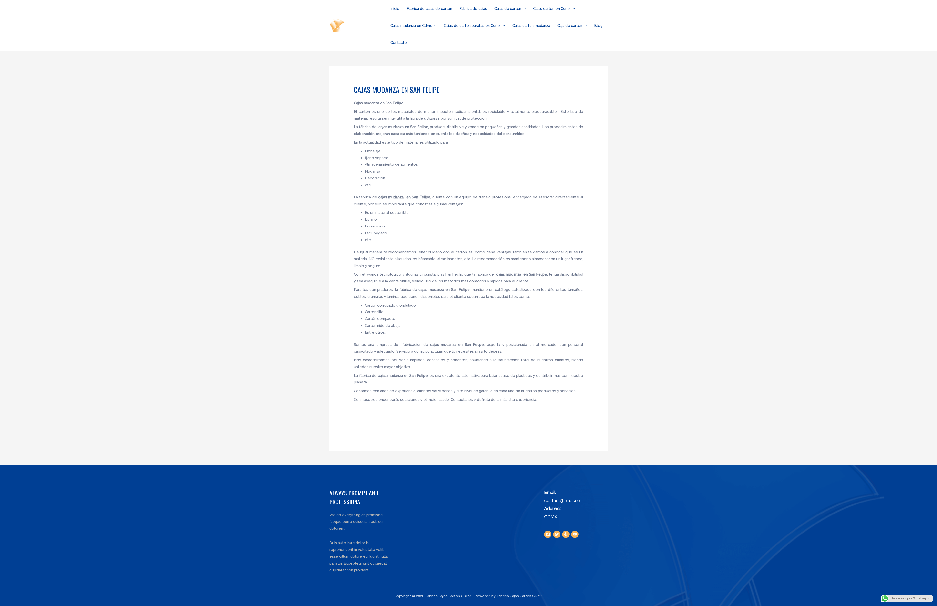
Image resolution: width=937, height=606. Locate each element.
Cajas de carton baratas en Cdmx (472, 25)
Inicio (394, 8)
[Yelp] (566, 534)
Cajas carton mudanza (531, 25)
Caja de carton (569, 25)
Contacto (398, 43)
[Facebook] (547, 534)
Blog (598, 25)
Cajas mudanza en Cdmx (411, 25)
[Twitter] (556, 534)
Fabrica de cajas (473, 8)
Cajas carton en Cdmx (551, 8)
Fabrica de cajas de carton (429, 8)
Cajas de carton (507, 8)
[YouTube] (575, 534)
